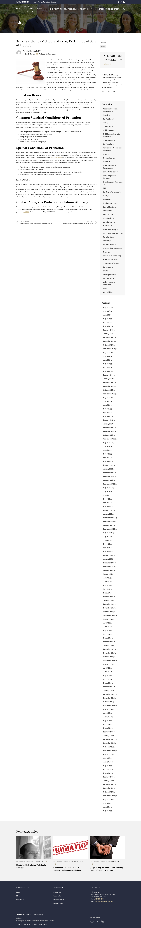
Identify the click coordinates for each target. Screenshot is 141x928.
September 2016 (109, 705)
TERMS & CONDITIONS (23, 914)
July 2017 (106, 668)
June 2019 (106, 581)
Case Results (104, 9)
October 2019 (108, 570)
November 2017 (109, 653)
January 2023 (108, 424)
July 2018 (106, 623)
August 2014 (107, 799)
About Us (58, 9)
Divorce (105, 162)
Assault (105, 115)
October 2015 (108, 747)
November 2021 (109, 476)
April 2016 (106, 724)
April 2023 (106, 412)
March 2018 (107, 638)
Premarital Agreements (111, 248)
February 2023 (108, 420)
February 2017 (108, 687)
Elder (105, 196)
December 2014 (108, 784)
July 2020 (106, 536)
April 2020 (106, 548)
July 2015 (106, 758)
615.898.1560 (107, 64)
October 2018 (108, 611)
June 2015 (106, 762)
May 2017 (106, 675)
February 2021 (108, 510)
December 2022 (108, 427)
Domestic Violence (109, 172)
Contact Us (115, 9)
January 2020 (108, 559)
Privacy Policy (38, 914)
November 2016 (109, 698)
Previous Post (36, 222)
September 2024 (109, 349)
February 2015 (108, 777)
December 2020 (108, 518)
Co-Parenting (108, 144)
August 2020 (107, 533)
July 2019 (106, 578)
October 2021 (108, 480)
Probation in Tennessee (47, 54)
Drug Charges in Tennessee (112, 182)
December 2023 (108, 382)
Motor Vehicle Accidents (111, 233)
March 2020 (107, 551)
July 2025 (106, 311)
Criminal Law (107, 158)
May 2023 (106, 409)
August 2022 (107, 442)
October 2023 (108, 390)
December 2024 (108, 337)
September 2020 (109, 529)
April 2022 (106, 457)
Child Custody (108, 130)
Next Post (78, 222)
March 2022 (107, 461)
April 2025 (106, 322)
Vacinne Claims (108, 278)
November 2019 (109, 566)
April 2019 (106, 589)
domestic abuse (56, 157)
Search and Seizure (110, 259)
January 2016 (108, 735)
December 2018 (108, 604)
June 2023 (106, 405)
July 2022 (106, 446)
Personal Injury (108, 244)
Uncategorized (108, 274)
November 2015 (109, 743)
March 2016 (107, 728)
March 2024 (107, 371)
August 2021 (107, 488)
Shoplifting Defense (110, 263)
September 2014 (109, 796)
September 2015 (109, 750)
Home (51, 9)
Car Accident (107, 119)
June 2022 (106, 450)
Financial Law (108, 214)
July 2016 (106, 713)
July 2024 (106, 356)
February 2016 (108, 732)
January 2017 (108, 690)
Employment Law (109, 203)
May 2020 (106, 544)
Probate (106, 252)
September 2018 (109, 615)
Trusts (105, 271)
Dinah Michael (30, 54)
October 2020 (108, 525)
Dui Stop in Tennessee (111, 192)
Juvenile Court (108, 222)
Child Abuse (107, 126)
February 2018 (108, 642)
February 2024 (108, 375)
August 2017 (107, 664)
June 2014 (106, 807)
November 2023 (109, 386)
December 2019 (108, 563)
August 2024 (107, 352)
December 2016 (108, 694)
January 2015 (108, 780)
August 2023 (107, 397)
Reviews (83, 9)
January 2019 (108, 600)
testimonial (107, 267)
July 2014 (106, 803)
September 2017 (109, 660)
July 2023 (106, 401)
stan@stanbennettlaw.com (49, 2)
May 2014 (106, 811)
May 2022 (106, 454)
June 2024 (106, 360)
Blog (17, 896)
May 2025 (106, 319)
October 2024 (108, 345)
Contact (26, 212)
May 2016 (106, 720)
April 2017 (106, 679)
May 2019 (106, 585)
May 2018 (106, 630)
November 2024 (109, 341)
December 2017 (108, 649)
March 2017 (107, 683)
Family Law (107, 211)
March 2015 (107, 773)
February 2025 (108, 330)
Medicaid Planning (109, 229)
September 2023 (109, 394)
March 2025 (107, 326)
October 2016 (108, 702)
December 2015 (108, 739)
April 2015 (106, 769)
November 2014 (109, 788)
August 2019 (107, 574)
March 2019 (107, 593)
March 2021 (107, 506)
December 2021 (108, 473)
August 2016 (107, 709)
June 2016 (106, 717)
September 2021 (109, 484)
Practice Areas (70, 9)
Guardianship (107, 218)
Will (104, 288)
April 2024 (106, 367)
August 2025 (107, 307)
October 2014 (108, 792)
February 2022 (108, 465)
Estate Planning (109, 207)
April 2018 (106, 634)
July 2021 (106, 491)
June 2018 (106, 627)
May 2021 (106, 499)
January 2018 (108, 645)
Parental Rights (108, 237)
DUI (104, 188)
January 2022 (108, 469)
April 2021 (106, 503)
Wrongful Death (108, 292)
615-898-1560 (25, 2)
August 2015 (107, 754)
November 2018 (109, 608)
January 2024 (108, 379)
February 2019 (108, 596)
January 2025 (108, 334)
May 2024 (106, 364)
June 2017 (106, 672)
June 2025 (106, 315)
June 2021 (106, 495)
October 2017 (108, 657)
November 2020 (109, 521)
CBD (104, 123)
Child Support (108, 140)
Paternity (106, 241)
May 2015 (106, 765)
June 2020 (106, 540)
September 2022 (109, 439)
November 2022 (109, 431)
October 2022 (108, 435)
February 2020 (108, 555)
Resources (91, 9)
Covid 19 (106, 154)
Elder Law (106, 199)
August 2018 (107, 619)
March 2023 (107, 416)
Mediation (106, 226)
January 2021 (108, 514)
